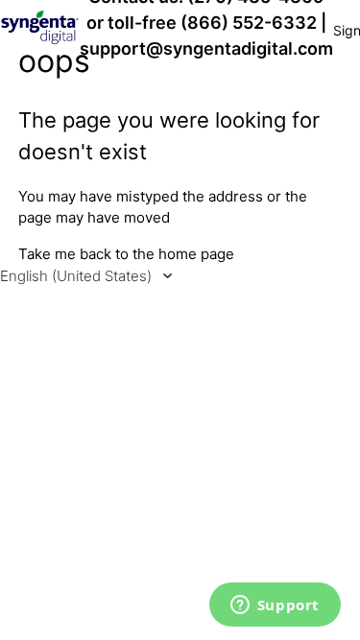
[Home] (40, 40)
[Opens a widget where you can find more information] (274, 606)
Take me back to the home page (126, 254)
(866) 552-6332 (248, 22)
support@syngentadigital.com (206, 48)
